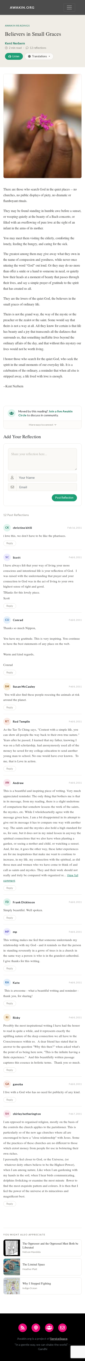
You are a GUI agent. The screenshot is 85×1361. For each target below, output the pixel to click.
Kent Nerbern (15, 43)
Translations (39, 56)
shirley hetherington (27, 1114)
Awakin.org (22, 7)
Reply (9, 543)
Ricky (16, 1017)
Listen (15, 56)
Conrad (18, 620)
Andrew (18, 783)
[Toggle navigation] (69, 7)
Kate (16, 982)
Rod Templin (21, 721)
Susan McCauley (24, 686)
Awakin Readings (17, 25)
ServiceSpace (58, 1338)
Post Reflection (64, 497)
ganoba (18, 1084)
